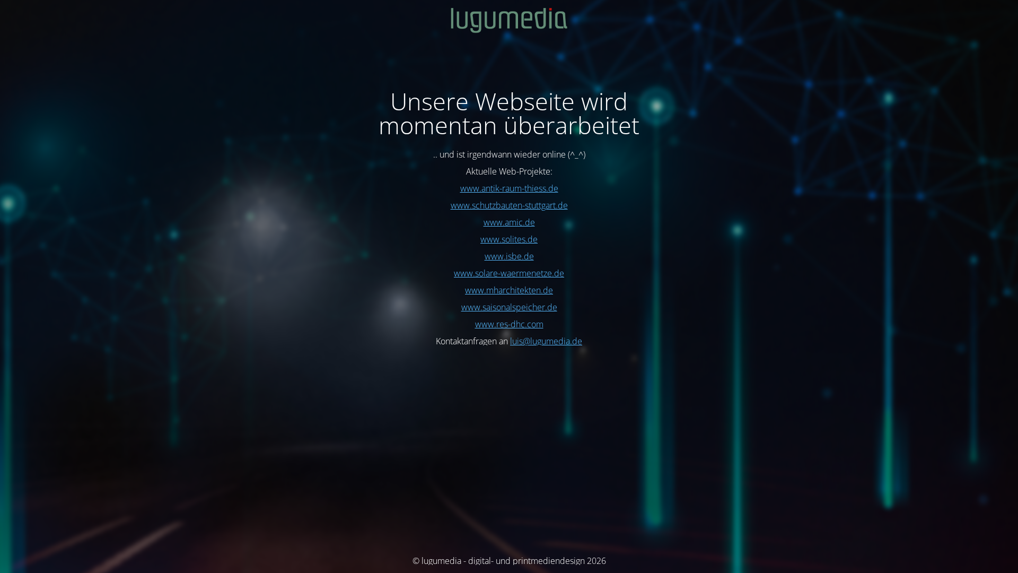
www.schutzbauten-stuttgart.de (509, 205)
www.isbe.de (509, 256)
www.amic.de (509, 222)
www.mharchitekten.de (509, 290)
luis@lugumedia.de (546, 341)
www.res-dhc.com (509, 324)
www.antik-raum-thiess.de (509, 188)
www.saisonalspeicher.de (509, 307)
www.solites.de (509, 239)
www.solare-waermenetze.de (509, 273)
